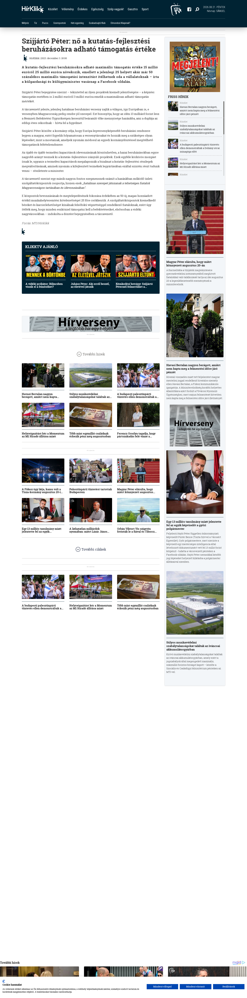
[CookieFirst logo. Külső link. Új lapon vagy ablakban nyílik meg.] (4, 981)
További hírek (94, 354)
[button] (197, 9)
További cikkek (93, 549)
